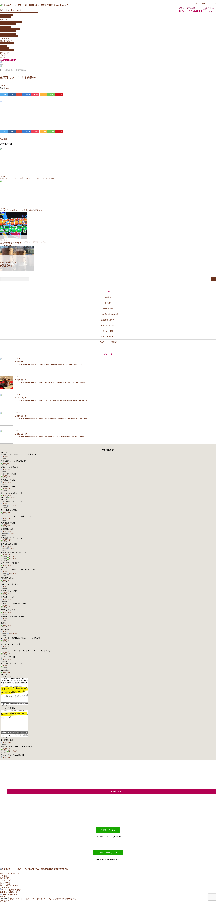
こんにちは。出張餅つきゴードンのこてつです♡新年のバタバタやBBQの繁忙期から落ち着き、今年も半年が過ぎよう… (51, 400)
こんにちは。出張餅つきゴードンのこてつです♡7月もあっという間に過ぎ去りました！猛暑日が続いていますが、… (50, 364)
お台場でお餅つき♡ (21, 416)
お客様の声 (4, 53)
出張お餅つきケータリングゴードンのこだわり (19, 12)
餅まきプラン (5, 27)
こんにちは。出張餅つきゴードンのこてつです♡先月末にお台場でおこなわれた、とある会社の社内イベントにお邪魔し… (52, 418)
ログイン (213, 3)
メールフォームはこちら (108, 853)
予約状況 (108, 297)
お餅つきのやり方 (7, 43)
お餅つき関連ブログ (108, 325)
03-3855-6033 (190, 11)
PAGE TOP (4, 901)
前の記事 (3, 139)
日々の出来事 (108, 331)
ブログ (2, 55)
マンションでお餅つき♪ (22, 398)
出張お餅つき (5, 883)
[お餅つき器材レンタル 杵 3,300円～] (17, 270)
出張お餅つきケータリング (11, 22)
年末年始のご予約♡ (21, 380)
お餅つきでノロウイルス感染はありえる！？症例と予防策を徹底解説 (28, 178)
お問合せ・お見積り (8, 60)
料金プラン (4, 20)
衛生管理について (7, 50)
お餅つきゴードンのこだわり (11, 873)
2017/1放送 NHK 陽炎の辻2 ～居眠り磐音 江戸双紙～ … (22, 210)
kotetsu (8, 88)
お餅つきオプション (8, 34)
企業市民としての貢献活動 (108, 342)
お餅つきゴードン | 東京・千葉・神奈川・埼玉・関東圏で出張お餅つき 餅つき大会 (43, 899)
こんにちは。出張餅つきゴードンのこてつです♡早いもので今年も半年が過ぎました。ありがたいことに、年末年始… (51, 382)
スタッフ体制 (5, 17)
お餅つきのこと (6, 41)
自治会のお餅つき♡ (21, 434)
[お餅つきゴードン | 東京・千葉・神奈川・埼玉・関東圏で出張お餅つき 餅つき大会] (34, 5)
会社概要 (3, 57)
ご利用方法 (4, 38)
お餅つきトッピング (8, 31)
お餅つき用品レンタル (9, 36)
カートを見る (200, 3)
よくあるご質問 (6, 15)
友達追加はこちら (108, 830)
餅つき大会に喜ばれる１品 (108, 314)
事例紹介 (108, 303)
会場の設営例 (108, 308)
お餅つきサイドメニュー (10, 29)
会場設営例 (4, 48)
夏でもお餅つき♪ (20, 362)
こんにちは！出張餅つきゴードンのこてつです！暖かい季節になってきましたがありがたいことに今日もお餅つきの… (51, 436)
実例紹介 (3, 46)
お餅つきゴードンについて (11, 10)
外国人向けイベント (8, 24)
